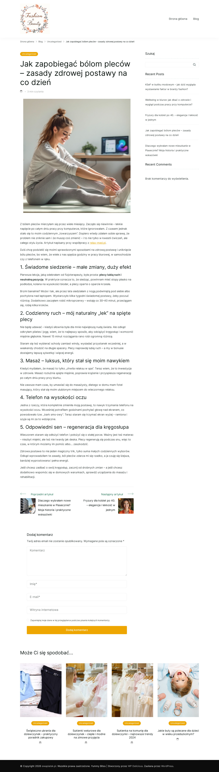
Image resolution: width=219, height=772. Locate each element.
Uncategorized (29, 54)
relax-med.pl (98, 242)
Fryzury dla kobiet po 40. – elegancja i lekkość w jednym (171, 117)
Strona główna (178, 18)
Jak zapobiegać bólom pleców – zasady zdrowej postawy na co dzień (168, 133)
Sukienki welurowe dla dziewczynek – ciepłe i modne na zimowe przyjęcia (86, 734)
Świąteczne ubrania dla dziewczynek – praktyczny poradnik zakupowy (41, 734)
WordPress (167, 766)
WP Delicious (135, 766)
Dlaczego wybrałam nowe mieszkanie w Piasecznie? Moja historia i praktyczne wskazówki (168, 150)
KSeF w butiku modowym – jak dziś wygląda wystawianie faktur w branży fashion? (170, 87)
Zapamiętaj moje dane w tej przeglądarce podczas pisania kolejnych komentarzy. (70, 620)
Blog (196, 18)
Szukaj (150, 53)
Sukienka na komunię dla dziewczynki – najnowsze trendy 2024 (132, 734)
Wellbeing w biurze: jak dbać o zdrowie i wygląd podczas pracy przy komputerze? (168, 102)
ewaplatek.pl (49, 766)
